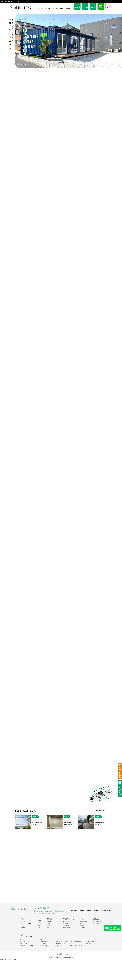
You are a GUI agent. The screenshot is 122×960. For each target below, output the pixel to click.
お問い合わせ (68, 8)
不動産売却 (66, 921)
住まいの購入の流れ (25, 941)
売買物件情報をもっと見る (61, 186)
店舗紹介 (39, 925)
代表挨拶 (39, 923)
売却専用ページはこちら (21, 380)
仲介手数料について (60, 943)
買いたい (77, 7)
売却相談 (96, 872)
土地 (48, 927)
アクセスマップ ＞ (76, 758)
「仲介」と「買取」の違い (61, 941)
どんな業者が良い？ (60, 946)
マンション (49, 925)
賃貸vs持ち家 (23, 943)
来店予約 (96, 857)
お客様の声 (97, 910)
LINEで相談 (66, 857)
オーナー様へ (55, 8)
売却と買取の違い (29, 392)
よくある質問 (15, 397)
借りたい (92, 7)
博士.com (13, 959)
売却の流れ (15, 392)
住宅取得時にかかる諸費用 (26, 946)
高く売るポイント (29, 397)
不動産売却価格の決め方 (76, 946)
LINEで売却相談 (67, 927)
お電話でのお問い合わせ (28, 856)
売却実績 (41, 8)
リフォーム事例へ (41, 490)
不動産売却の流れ (44, 941)
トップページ (74, 910)
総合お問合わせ (97, 921)
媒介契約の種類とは (44, 946)
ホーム (36, 8)
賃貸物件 (82, 925)
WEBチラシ (108, 774)
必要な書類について (90, 943)
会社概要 (86, 774)
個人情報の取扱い (106, 910)
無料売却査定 (66, 925)
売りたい (85, 7)
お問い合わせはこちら (61, 334)
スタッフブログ (76, 774)
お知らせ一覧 (100, 810)
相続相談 (72, 943)
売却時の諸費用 (43, 392)
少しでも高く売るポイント (92, 941)
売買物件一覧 (50, 921)
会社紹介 (61, 8)
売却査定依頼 (44, 411)
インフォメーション (26, 923)
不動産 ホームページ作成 (5, 959)
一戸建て (49, 923)
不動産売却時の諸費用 (75, 941)
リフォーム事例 (48, 8)
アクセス (39, 927)
